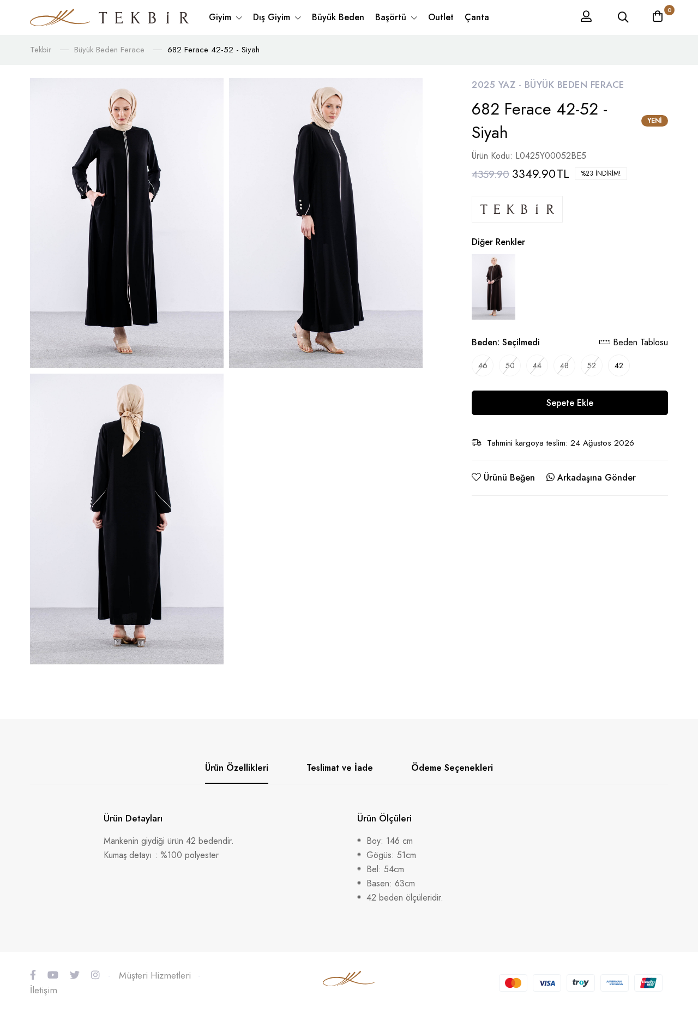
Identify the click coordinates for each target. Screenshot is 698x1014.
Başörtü (392, 17)
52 (591, 365)
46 (483, 365)
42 (619, 365)
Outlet (441, 17)
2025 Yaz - (498, 84)
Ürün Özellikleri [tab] (236, 767)
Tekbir (40, 50)
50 (510, 365)
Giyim (221, 17)
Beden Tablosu (639, 342)
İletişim (43, 990)
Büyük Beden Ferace (109, 50)
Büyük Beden (338, 17)
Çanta (477, 17)
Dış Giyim (273, 17)
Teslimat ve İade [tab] (339, 767)
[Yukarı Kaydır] (671, 916)
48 (564, 365)
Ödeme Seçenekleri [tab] (452, 767)
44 (537, 365)
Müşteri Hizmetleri (155, 975)
